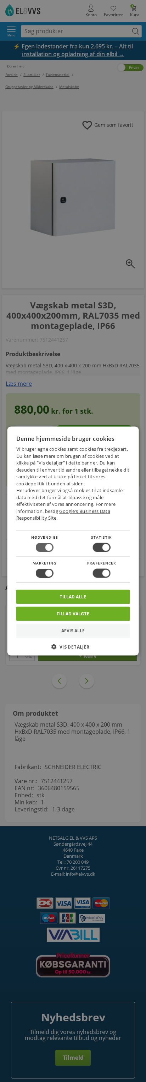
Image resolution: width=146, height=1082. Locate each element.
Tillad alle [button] (73, 597)
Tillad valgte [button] (72, 614)
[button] (73, 649)
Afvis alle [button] (73, 631)
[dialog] (73, 541)
